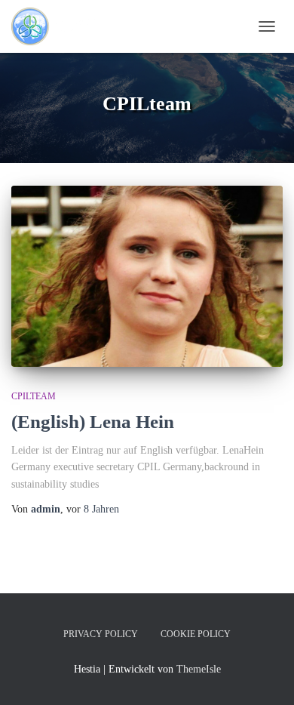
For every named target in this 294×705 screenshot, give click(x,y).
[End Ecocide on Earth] (61, 26)
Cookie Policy (196, 634)
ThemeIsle (198, 669)
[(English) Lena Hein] (147, 276)
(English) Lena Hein (92, 421)
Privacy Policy (100, 634)
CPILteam (33, 396)
